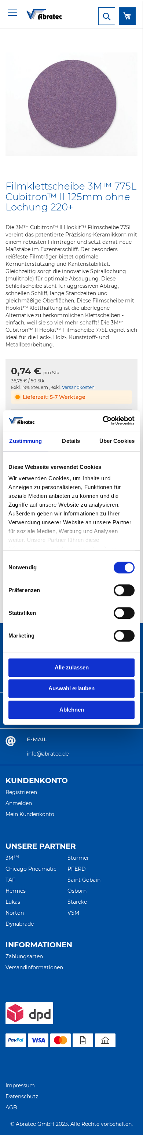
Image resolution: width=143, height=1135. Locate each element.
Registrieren (21, 792)
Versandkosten (78, 387)
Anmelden (19, 803)
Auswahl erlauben (71, 688)
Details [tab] (71, 441)
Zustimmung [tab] (25, 441)
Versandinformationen (34, 967)
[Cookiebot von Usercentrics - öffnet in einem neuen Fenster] (103, 420)
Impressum (20, 1085)
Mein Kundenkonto (30, 814)
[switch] (124, 591)
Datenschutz (22, 1096)
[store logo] (34, 14)
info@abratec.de (48, 753)
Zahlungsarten (24, 956)
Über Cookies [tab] (117, 441)
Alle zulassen (72, 667)
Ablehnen (71, 709)
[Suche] (106, 16)
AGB (11, 1107)
